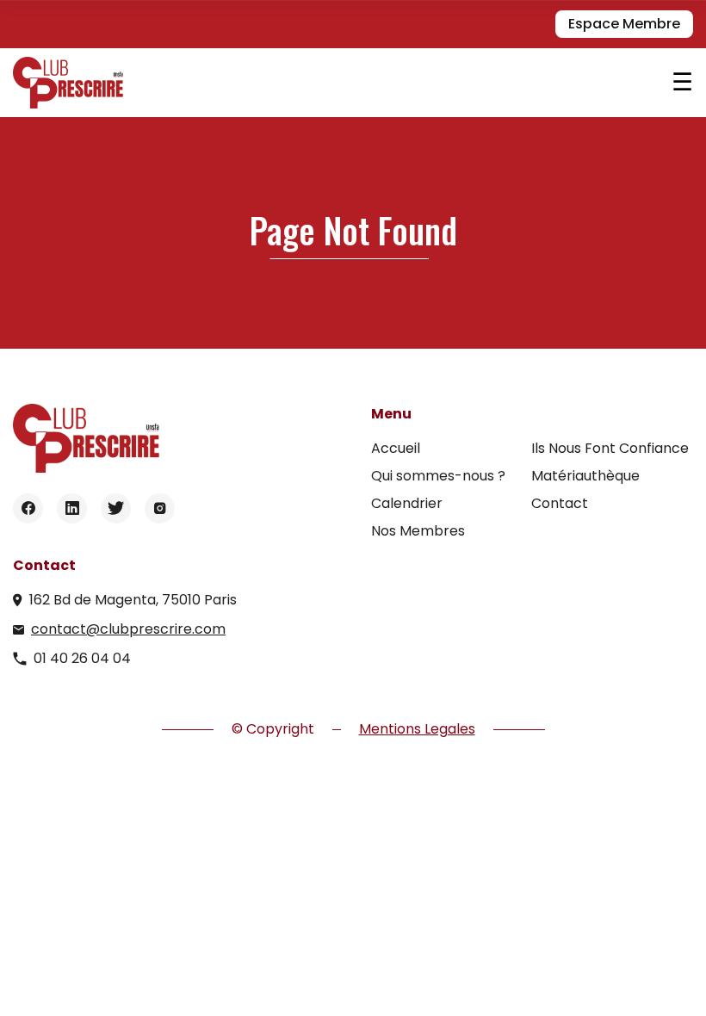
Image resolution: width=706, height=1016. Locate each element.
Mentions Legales (417, 729)
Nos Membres (418, 531)
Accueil (395, 448)
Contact (559, 503)
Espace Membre (624, 24)
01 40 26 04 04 (82, 658)
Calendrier (407, 503)
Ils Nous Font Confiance (610, 448)
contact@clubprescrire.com (128, 629)
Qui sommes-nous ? (438, 476)
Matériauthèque (585, 476)
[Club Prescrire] (342, 82)
